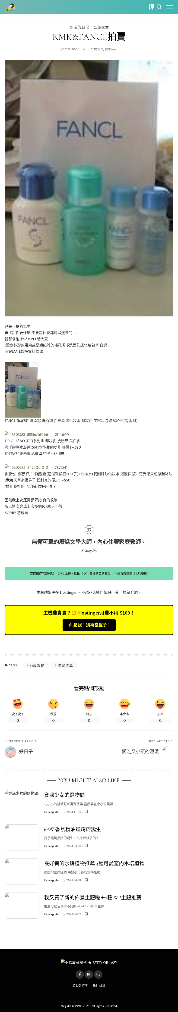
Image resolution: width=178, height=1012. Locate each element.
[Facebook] (80, 974)
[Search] (159, 7)
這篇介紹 (130, 592)
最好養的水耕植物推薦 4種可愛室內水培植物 (94, 863)
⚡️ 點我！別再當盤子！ (89, 625)
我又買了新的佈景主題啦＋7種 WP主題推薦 (92, 898)
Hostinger (68, 592)
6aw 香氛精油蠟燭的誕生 (72, 829)
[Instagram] (89, 974)
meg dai (53, 812)
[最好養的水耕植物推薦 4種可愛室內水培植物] (22, 872)
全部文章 (101, 27)
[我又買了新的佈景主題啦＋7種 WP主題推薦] (22, 906)
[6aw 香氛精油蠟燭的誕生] (22, 837)
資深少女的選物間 (64, 795)
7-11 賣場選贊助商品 (97, 573)
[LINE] (98, 974)
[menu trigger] (168, 7)
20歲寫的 (97, 49)
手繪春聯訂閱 (123, 573)
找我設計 (142, 573)
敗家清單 (111, 49)
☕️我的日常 (79, 27)
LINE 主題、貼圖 (69, 573)
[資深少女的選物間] (22, 803)
